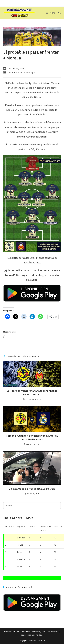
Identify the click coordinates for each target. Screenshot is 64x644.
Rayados (21, 559)
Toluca (20, 544)
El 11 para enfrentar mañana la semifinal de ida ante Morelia (32, 392)
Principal (30, 72)
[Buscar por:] (58, 12)
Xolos (19, 552)
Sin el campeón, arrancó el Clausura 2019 (32, 488)
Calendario (25, 631)
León (19, 566)
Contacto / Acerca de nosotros (45, 631)
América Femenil (11, 631)
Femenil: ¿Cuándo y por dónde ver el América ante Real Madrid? (32, 437)
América (21, 537)
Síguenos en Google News (32, 635)
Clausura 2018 (15, 72)
